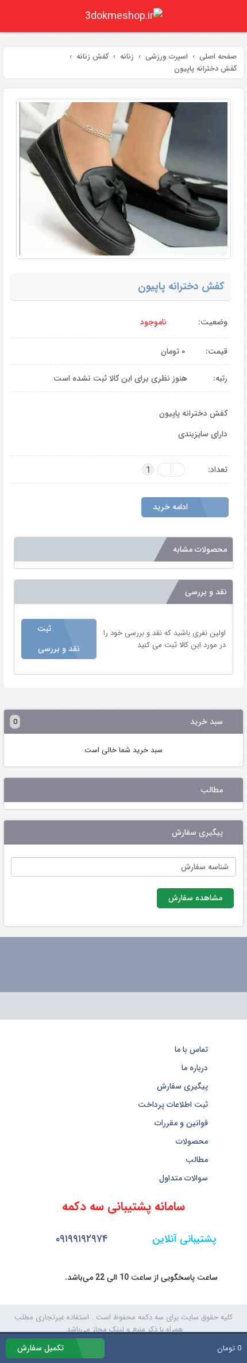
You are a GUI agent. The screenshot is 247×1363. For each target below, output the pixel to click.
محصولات (193, 1141)
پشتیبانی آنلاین (183, 1239)
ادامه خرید (171, 507)
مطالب (198, 1159)
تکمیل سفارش (41, 1348)
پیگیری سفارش (183, 1086)
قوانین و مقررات (182, 1123)
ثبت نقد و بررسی (58, 638)
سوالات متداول (184, 1178)
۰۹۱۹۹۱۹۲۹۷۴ (80, 1239)
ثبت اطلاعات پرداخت (174, 1104)
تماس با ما (192, 1049)
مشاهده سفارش (195, 898)
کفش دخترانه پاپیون (181, 286)
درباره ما (196, 1068)
